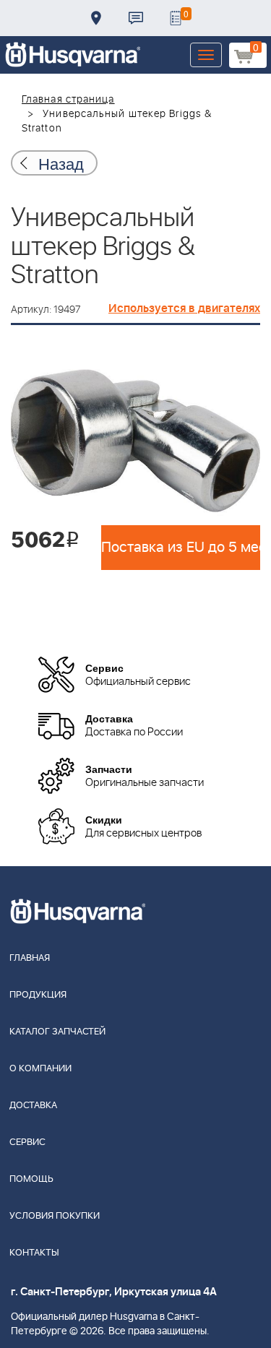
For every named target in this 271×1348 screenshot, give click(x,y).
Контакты (136, 18)
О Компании (40, 1069)
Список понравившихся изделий (175, 18)
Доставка (96, 18)
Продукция (37, 995)
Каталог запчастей (57, 1032)
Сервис (27, 1142)
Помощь (31, 1179)
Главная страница (68, 99)
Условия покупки (54, 1216)
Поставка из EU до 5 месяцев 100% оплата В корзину (180, 547)
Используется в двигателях (184, 308)
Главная (29, 958)
